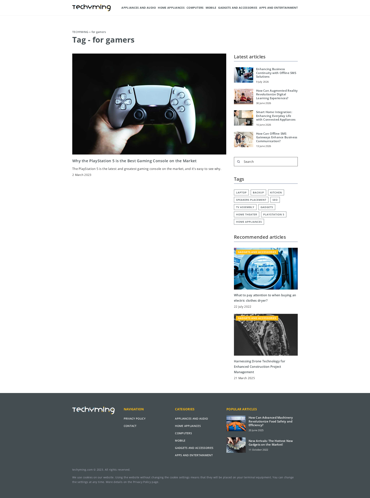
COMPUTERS (195, 7)
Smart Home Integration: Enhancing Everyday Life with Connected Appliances (276, 115)
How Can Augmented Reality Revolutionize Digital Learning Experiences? (277, 94)
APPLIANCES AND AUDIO (138, 7)
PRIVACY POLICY (134, 418)
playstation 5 (273, 214)
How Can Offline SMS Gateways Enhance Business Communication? (276, 137)
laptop (241, 192)
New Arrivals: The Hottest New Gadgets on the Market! (271, 443)
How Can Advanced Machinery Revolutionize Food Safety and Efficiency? (271, 421)
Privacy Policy (142, 482)
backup (258, 192)
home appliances (249, 221)
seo (275, 200)
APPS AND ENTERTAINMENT (278, 7)
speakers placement (251, 200)
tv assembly (245, 207)
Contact (130, 426)
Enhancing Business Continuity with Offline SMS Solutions (276, 72)
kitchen (276, 192)
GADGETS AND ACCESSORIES (237, 7)
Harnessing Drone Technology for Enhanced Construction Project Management (259, 366)
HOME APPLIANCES (171, 7)
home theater (246, 214)
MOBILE (211, 7)
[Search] (238, 161)
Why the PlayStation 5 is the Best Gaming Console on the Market (134, 160)
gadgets (267, 207)
